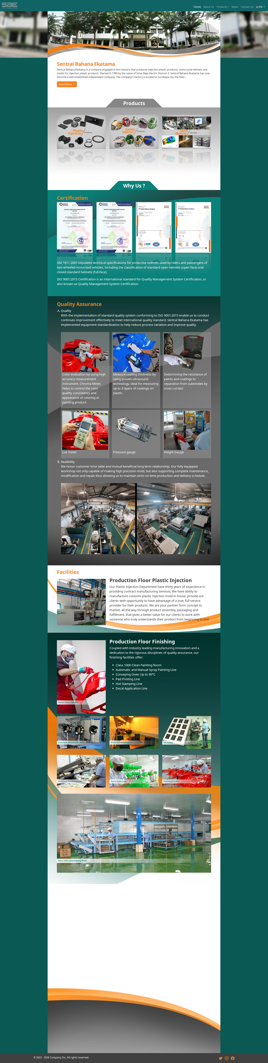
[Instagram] (226, 1057)
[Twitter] (220, 1057)
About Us (208, 7)
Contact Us (247, 7)
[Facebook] (232, 1057)
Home (197, 7)
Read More (65, 84)
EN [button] (261, 7)
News (235, 7)
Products (222, 7)
